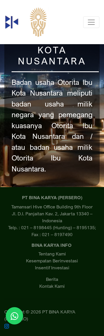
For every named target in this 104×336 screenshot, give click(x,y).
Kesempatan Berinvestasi (52, 261)
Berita (52, 279)
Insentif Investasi (52, 267)
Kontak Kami (52, 286)
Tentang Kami (52, 254)
